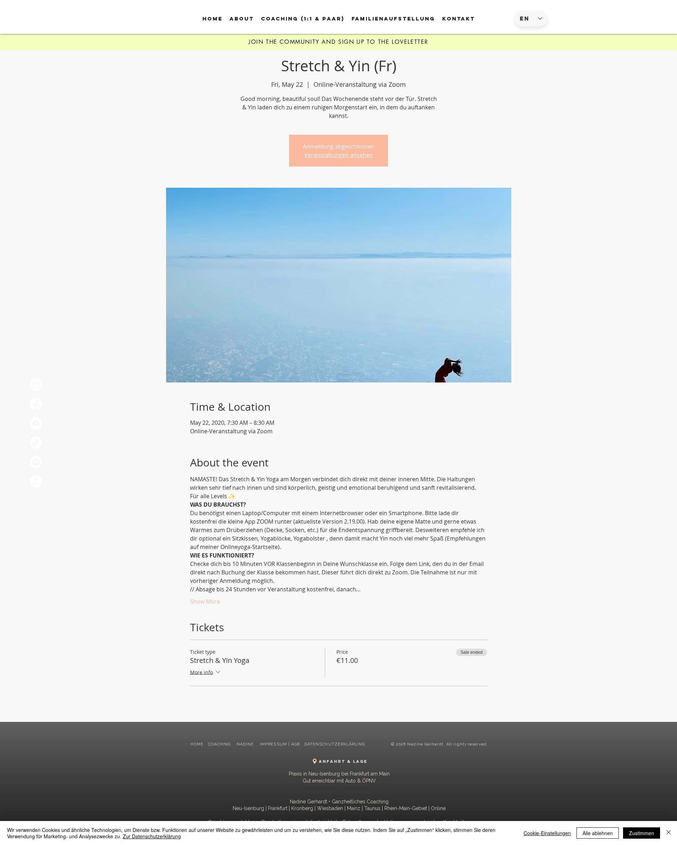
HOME (196, 744)
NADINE (246, 744)
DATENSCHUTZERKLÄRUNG (334, 744)
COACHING (220, 744)
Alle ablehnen (598, 833)
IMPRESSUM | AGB (280, 744)
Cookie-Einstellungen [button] (547, 833)
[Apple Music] (36, 481)
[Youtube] (36, 423)
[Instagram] (36, 384)
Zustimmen (641, 833)
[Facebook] (36, 404)
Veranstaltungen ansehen (338, 155)
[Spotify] (36, 462)
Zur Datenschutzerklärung (152, 836)
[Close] (668, 833)
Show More (205, 601)
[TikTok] (36, 442)
